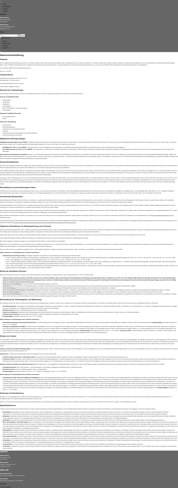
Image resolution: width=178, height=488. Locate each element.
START (5, 4)
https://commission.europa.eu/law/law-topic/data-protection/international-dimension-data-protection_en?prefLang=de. (44, 222)
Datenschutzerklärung (6, 487)
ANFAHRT (6, 11)
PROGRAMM (6, 6)
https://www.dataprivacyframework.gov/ (161, 215)
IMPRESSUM (3, 484)
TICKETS (5, 8)
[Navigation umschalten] (0, 1)
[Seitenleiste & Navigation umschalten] (0, 51)
